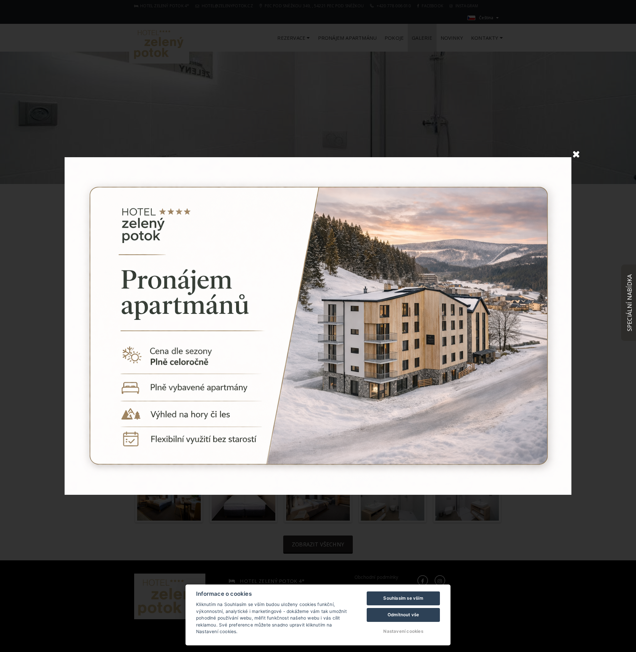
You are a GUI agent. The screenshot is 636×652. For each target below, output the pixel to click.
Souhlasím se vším (403, 598)
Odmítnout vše (403, 614)
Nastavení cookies (403, 631)
